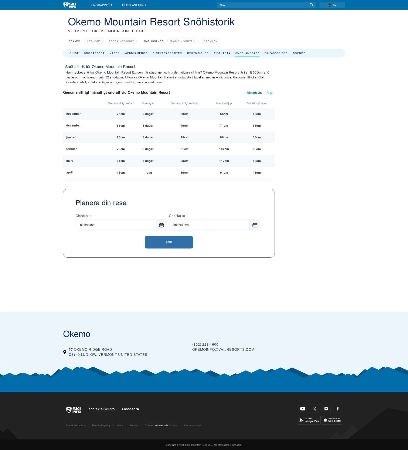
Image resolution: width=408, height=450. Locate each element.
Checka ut (177, 215)
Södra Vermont (121, 41)
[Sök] (311, 5)
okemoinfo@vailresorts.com (223, 349)
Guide (74, 53)
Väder (115, 53)
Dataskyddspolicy (101, 425)
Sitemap (133, 425)
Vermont (94, 41)
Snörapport (101, 5)
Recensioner (198, 53)
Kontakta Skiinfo (101, 409)
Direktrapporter (167, 53)
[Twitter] (314, 408)
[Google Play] (309, 419)
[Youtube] (302, 408)
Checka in (84, 215)
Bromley (211, 41)
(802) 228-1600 (205, 344)
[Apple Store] (332, 419)
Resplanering (134, 5)
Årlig (270, 92)
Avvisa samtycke (192, 425)
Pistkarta (222, 53)
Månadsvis (254, 93)
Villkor (120, 425)
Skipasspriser (276, 53)
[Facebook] (337, 408)
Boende (299, 53)
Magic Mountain (183, 41)
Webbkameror (136, 53)
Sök (169, 242)
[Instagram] (326, 408)
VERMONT (78, 30)
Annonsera (130, 409)
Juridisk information (76, 425)
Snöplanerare (247, 53)
